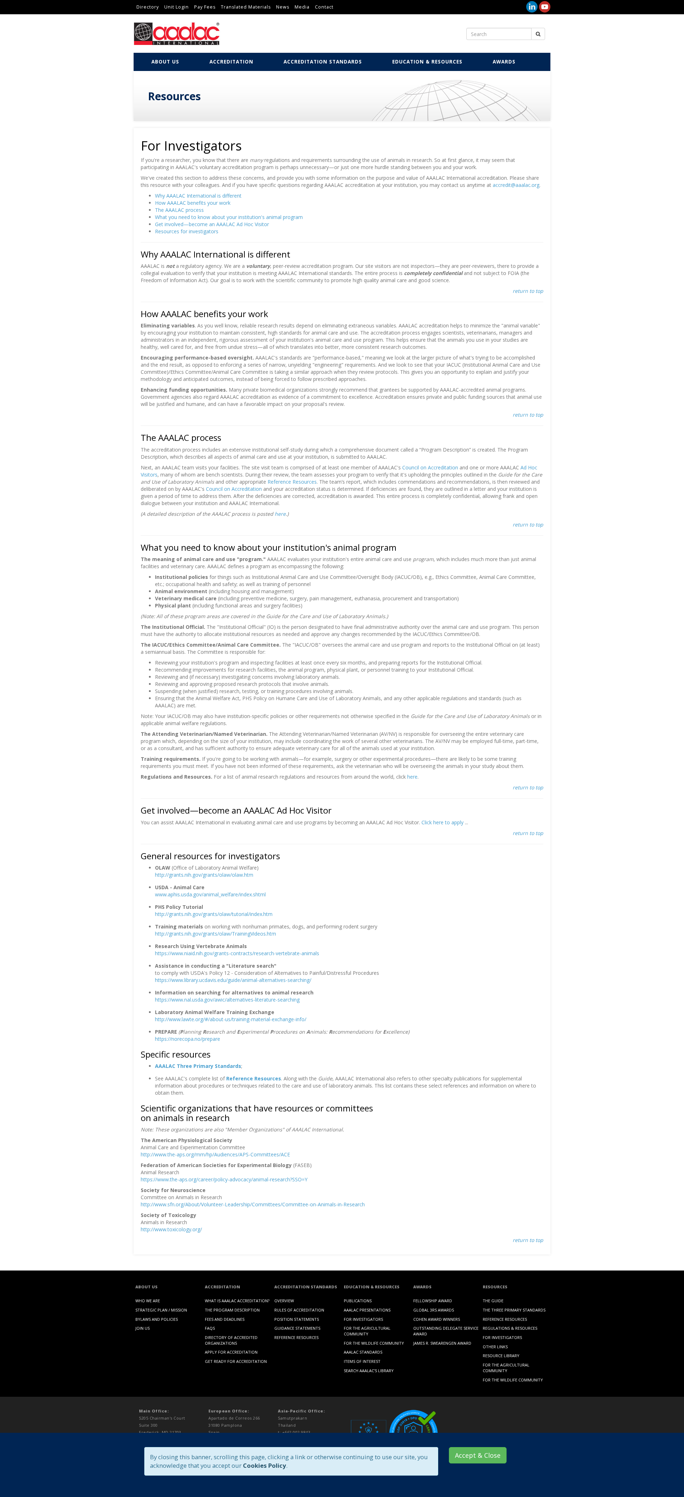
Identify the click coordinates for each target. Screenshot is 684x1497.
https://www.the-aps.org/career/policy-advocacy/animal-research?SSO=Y (224, 1179)
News (282, 7)
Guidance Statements (297, 1328)
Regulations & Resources (510, 1328)
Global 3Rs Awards (433, 1310)
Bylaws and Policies (156, 1319)
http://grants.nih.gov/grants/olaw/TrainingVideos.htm (215, 933)
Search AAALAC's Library (369, 1370)
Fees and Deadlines (224, 1319)
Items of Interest (362, 1361)
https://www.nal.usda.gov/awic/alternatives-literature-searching (227, 999)
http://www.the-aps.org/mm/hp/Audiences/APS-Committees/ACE (215, 1154)
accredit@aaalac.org (516, 185)
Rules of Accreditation (299, 1310)
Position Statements (296, 1319)
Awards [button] (504, 61)
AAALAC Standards (363, 1352)
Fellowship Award (432, 1300)
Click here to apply (442, 822)
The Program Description (232, 1310)
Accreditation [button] (231, 61)
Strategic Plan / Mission (161, 1310)
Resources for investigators (186, 231)
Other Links (495, 1346)
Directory (147, 7)
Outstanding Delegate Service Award (445, 1330)
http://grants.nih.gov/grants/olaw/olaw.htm (204, 874)
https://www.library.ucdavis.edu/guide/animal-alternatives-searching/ (233, 980)
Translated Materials (246, 7)
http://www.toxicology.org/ (171, 1229)
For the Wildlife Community (374, 1343)
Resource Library (501, 1355)
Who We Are (147, 1300)
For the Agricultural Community (367, 1330)
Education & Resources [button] (427, 61)
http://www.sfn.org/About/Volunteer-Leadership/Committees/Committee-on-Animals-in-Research (253, 1204)
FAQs (210, 1328)
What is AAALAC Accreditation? (237, 1300)
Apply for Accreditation (231, 1352)
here (280, 513)
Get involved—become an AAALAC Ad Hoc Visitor (212, 224)
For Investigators (363, 1319)
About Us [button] (165, 61)
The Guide (493, 1300)
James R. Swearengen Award (442, 1343)
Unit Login (176, 7)
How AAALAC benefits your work (192, 202)
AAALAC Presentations (367, 1310)
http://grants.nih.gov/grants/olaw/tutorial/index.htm (214, 914)
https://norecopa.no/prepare (187, 1038)
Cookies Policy (264, 1465)
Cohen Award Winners (436, 1319)
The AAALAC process (179, 210)
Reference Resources (292, 481)
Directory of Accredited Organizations (231, 1340)
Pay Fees (205, 7)
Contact (324, 7)
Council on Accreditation (430, 467)
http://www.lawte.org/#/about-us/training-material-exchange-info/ (230, 1019)
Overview (284, 1300)
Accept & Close (478, 1455)
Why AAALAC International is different (198, 195)
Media (302, 7)
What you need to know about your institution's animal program (229, 217)
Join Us (142, 1328)
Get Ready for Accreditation (236, 1361)
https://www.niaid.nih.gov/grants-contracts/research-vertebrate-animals (237, 953)
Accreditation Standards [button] (323, 61)
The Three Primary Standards (514, 1310)
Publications (358, 1300)
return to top (528, 290)
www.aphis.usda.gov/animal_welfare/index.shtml (210, 894)
